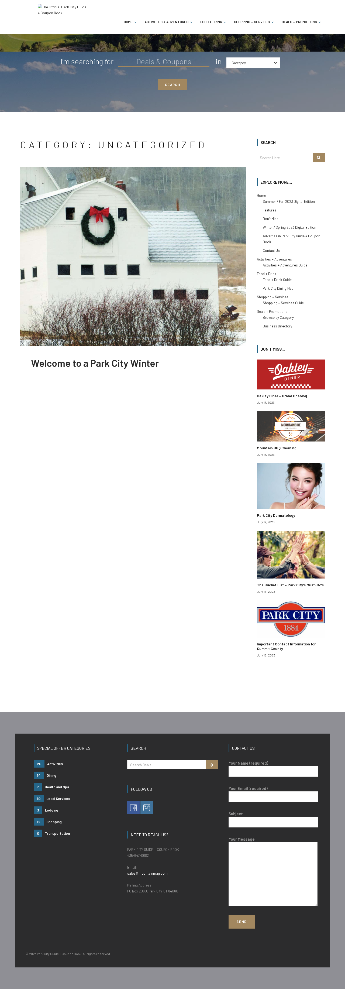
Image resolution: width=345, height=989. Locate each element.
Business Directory (277, 326)
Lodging (47, 810)
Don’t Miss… (272, 219)
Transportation (53, 833)
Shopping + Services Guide (283, 303)
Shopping (49, 821)
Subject (236, 813)
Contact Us (271, 250)
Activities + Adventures (166, 22)
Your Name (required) (248, 763)
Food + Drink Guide (277, 280)
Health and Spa (53, 787)
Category (239, 63)
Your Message (242, 839)
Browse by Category (278, 317)
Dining (46, 775)
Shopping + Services (252, 22)
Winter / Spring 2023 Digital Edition (289, 227)
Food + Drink (211, 22)
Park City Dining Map (278, 288)
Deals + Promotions (299, 22)
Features (269, 210)
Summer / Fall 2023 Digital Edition (289, 201)
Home (128, 22)
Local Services (53, 798)
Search (172, 85)
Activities (50, 763)
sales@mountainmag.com (147, 873)
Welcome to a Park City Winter (95, 363)
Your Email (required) (248, 788)
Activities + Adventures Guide (285, 265)
